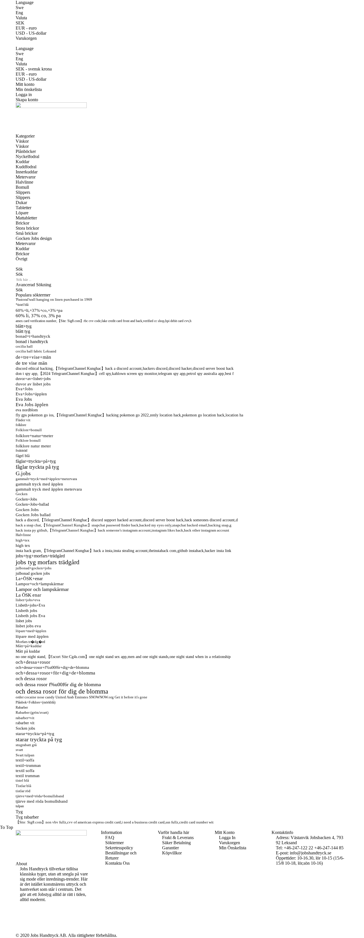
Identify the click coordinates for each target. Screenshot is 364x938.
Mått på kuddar (28, 651)
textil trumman (28, 775)
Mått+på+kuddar (29, 646)
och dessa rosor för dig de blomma (62, 691)
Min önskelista (29, 89)
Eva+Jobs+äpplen (31, 394)
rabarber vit (25, 723)
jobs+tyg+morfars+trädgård (40, 556)
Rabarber (22, 707)
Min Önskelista (232, 847)
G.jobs (23, 473)
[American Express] (21, 914)
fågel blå (23, 456)
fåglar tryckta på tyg (37, 467)
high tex (23, 545)
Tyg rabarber (27, 817)
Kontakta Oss (117, 863)
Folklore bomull (28, 440)
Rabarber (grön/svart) (32, 713)
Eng (19, 12)
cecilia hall (24, 346)
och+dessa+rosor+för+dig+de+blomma (55, 673)
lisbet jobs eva (28, 626)
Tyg (19, 811)
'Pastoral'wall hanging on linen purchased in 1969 (54, 300)
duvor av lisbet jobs (33, 383)
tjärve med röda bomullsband (42, 801)
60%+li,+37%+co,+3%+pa (39, 310)
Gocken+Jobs (26, 499)
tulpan (20, 806)
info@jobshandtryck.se (310, 852)
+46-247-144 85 (329, 847)
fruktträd (21, 451)
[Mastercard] (21, 909)
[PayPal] (21, 920)
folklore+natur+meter (34, 435)
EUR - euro (26, 28)
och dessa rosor (31, 678)
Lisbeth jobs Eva (30, 615)
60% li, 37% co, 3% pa (38, 315)
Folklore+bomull (29, 430)
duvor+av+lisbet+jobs (33, 378)
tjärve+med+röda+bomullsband (40, 796)
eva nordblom (27, 410)
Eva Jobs (24, 399)
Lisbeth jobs (26, 610)
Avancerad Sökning (33, 284)
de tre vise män (31, 363)
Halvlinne (23, 535)
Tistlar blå (23, 786)
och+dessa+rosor (33, 662)
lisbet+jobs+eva (28, 600)
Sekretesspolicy (119, 847)
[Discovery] (21, 925)
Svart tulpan (25, 755)
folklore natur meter (33, 445)
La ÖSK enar (28, 595)
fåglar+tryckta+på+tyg (36, 461)
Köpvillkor (172, 852)
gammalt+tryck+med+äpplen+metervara (46, 479)
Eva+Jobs (24, 389)
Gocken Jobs (27, 509)
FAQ (109, 837)
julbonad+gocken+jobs (33, 568)
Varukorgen (229, 842)
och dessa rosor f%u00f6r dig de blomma (58, 684)
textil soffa (25, 770)
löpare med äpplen (32, 636)
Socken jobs (25, 728)
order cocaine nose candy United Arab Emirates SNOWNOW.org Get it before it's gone (81, 697)
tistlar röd (23, 791)
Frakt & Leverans (178, 837)
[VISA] (21, 904)
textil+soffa (25, 760)
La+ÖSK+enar (29, 578)
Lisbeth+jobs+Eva (30, 605)
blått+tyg (24, 326)
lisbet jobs (24, 621)
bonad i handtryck (32, 341)
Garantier (170, 847)
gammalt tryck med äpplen (39, 484)
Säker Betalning (176, 842)
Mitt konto (25, 84)
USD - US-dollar (31, 33)
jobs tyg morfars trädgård (47, 562)
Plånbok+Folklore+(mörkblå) (35, 702)
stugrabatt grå (26, 745)
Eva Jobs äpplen (32, 404)
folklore (21, 425)
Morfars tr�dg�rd (30, 642)
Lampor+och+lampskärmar (40, 583)
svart (19, 750)
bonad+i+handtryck (33, 336)
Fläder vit (23, 420)
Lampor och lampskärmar (42, 589)
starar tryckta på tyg (39, 739)
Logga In (227, 837)
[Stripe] (21, 930)
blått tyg (23, 331)
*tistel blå (22, 305)
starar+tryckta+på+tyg (35, 733)
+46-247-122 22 (298, 847)
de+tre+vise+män (33, 357)
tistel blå (22, 781)
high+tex (23, 540)
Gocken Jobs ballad (33, 514)
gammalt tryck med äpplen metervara (49, 489)
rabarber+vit (25, 718)
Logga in (24, 94)
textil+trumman (28, 765)
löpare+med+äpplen (31, 631)
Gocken (22, 494)
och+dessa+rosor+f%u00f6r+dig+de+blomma (52, 667)
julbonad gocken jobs (33, 573)
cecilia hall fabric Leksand (36, 351)
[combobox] (39, 279)
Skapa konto (27, 99)
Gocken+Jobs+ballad (32, 504)
